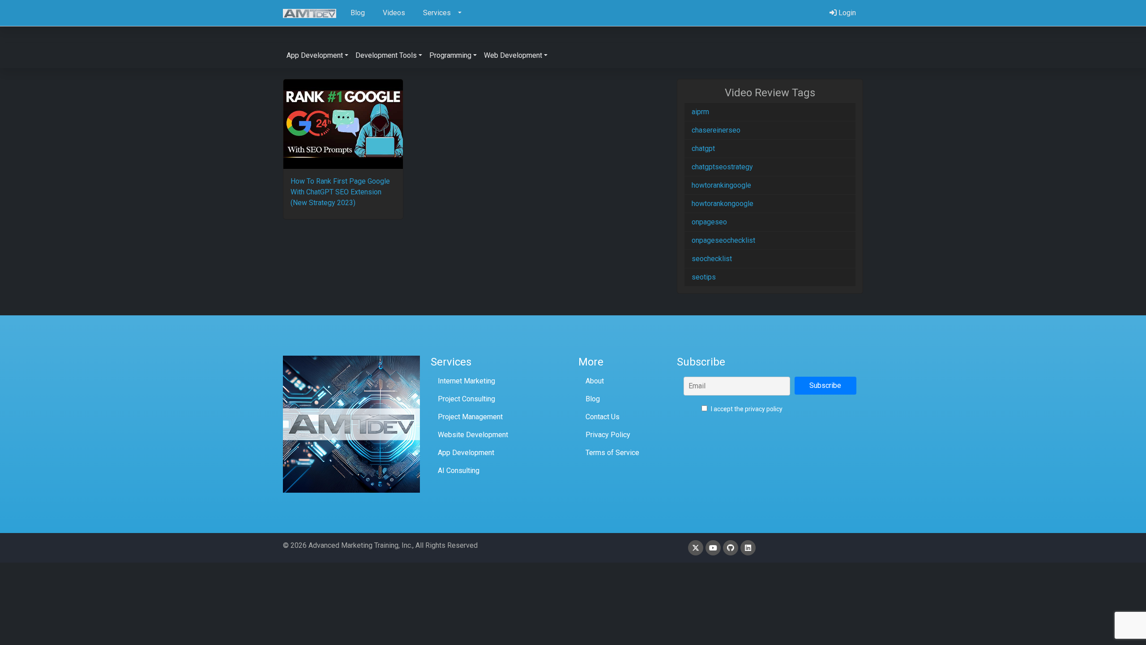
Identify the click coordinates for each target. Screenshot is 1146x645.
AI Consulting (458, 470)
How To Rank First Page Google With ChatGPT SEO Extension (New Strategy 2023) (340, 192)
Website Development (473, 434)
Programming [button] (450, 55)
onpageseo (709, 222)
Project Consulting (466, 399)
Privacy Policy (608, 434)
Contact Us (603, 417)
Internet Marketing (466, 381)
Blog (593, 399)
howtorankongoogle (722, 203)
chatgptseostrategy (722, 167)
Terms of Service (612, 452)
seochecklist (712, 258)
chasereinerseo (716, 130)
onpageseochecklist (723, 240)
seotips (704, 277)
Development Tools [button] (386, 55)
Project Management (470, 417)
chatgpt (703, 148)
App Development (466, 452)
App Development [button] (314, 55)
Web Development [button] (513, 55)
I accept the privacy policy (746, 409)
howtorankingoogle (721, 185)
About (595, 381)
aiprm (700, 112)
